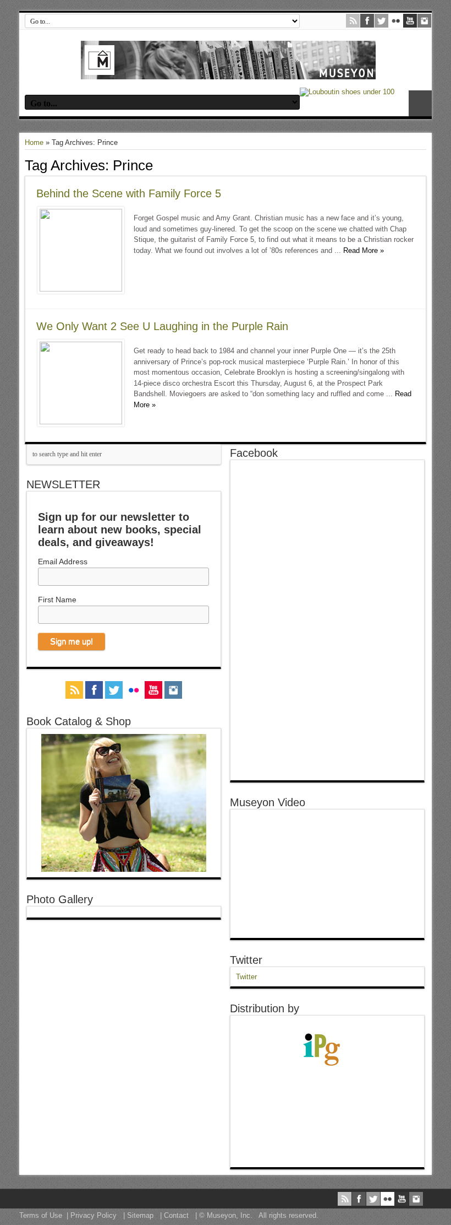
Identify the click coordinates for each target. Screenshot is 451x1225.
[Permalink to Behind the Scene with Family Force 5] (80, 289)
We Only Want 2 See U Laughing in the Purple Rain (162, 326)
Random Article (420, 103)
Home (34, 142)
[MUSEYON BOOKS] (228, 71)
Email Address (62, 561)
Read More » (363, 250)
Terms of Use (40, 1215)
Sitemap (140, 1215)
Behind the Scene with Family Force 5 (128, 193)
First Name (57, 599)
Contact (176, 1215)
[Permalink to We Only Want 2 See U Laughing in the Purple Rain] (80, 422)
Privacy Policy (93, 1215)
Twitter (246, 960)
